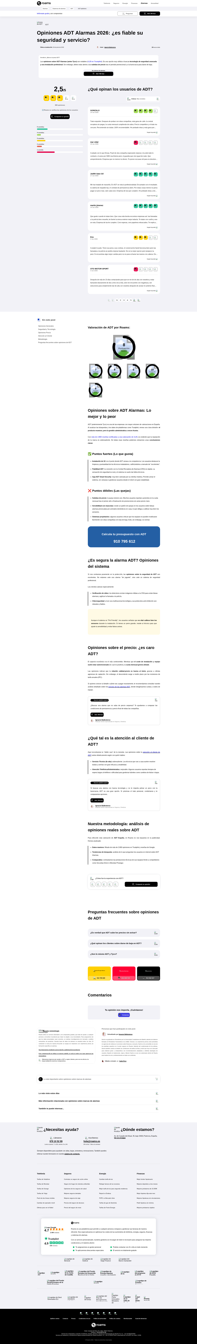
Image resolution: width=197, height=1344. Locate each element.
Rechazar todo (185, 1328)
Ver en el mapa (119, 1138)
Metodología (42, 339)
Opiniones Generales (46, 326)
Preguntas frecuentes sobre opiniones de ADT (55, 342)
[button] (124, 1015)
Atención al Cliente (45, 336)
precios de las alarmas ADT (119, 687)
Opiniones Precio (44, 332)
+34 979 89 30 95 (101, 1332)
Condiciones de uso (181, 1339)
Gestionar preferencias (176, 1333)
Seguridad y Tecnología (46, 329)
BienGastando (128, 1318)
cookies (168, 1306)
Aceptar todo (166, 1328)
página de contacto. (72, 1154)
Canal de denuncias (141, 1318)
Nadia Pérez (122, 1061)
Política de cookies (114, 1318)
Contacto (65, 1318)
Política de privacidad (165, 1339)
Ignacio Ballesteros (110, 47)
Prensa (73, 1318)
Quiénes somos (54, 1318)
